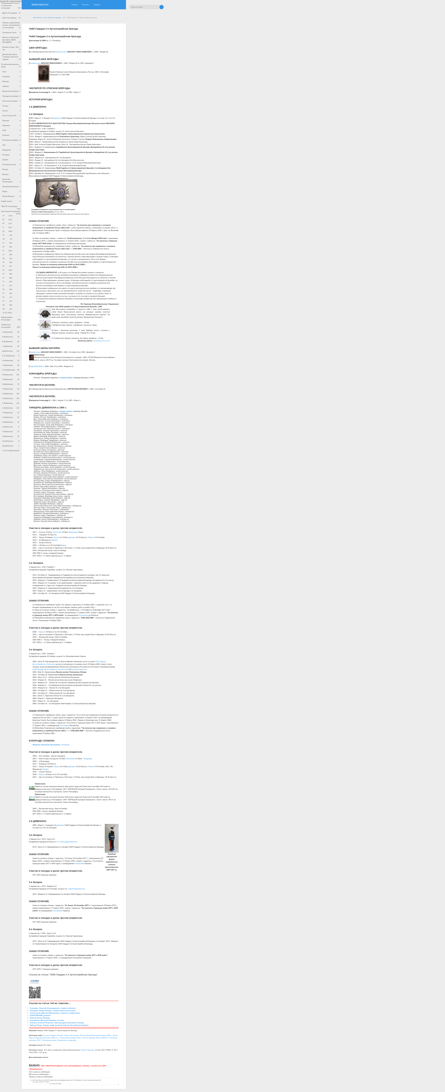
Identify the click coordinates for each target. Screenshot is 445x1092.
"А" (7, 216)
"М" (7, 258)
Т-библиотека (10, 413)
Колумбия (11, 76)
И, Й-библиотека (10, 370)
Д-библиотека (10, 351)
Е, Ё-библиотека (10, 356)
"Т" (7, 282)
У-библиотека (10, 417)
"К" (7, 251)
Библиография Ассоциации (11, 318)
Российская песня (11, 164)
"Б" (7, 220)
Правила (97, 5)
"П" (7, 270)
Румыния (11, 135)
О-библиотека (10, 394)
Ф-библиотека (10, 422)
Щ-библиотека (10, 446)
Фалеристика (62, 1040)
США (11, 130)
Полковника (83, 615)
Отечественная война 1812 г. (71, 1038)
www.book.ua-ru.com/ (101, 341)
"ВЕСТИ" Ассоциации (11, 207)
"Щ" (7, 309)
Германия (11, 125)
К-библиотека (10, 375)
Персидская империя (11, 96)
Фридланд (73, 532)
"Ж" (7, 239)
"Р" (7, 274)
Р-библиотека (10, 403)
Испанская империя (11, 101)
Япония (11, 169)
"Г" (7, 227)
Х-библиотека (10, 427)
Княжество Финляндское (11, 180)
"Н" (7, 262)
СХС (11, 145)
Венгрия (11, 174)
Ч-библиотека (10, 431)
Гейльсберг (57, 532)
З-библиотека (10, 365)
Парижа (54, 540)
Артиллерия (74, 1035)
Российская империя (11, 140)
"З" (7, 243)
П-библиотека (10, 398)
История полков (63, 1035)
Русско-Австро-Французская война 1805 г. (96, 1035)
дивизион (57, 118)
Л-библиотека (10, 379)
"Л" (7, 254)
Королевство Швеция (11, 186)
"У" (7, 286)
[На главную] (26, 18)
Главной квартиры (87, 1050)
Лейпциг (91, 537)
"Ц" (7, 297)
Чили (11, 72)
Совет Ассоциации (11, 18)
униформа (72, 1040)
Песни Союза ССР (11, 115)
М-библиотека (10, 384)
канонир (75, 669)
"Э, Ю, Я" (7, 313)
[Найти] (161, 7)
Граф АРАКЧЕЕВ (36, 366)
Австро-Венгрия (11, 196)
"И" (7, 247)
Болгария (11, 155)
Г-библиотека (10, 346)
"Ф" (7, 289)
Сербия (11, 160)
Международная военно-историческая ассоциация (11, 5)
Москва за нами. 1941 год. (11, 48)
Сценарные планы (11, 32)
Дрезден (72, 537)
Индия (11, 191)
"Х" (7, 293)
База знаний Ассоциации (11, 212)
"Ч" (7, 301)
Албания (11, 86)
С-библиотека (10, 408)
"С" (7, 278)
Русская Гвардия (49, 1035)
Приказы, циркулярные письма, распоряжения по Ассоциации (11, 25)
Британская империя (11, 91)
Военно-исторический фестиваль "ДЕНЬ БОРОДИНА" (11, 39)
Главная (74, 5)
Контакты (85, 5)
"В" (7, 223)
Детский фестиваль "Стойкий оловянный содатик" (11, 56)
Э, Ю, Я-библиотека (10, 450)
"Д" (7, 231)
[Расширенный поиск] (157, 7)
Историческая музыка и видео (11, 65)
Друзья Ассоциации (11, 13)
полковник (65, 745)
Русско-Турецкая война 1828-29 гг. (96, 1038)
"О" (7, 266)
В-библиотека (10, 341)
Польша (11, 106)
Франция (11, 120)
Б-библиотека (10, 337)
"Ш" (7, 305)
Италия (11, 111)
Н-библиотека (10, 389)
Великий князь (61, 52)
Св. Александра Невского (66, 842)
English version (11, 201)
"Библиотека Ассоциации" (11, 326)
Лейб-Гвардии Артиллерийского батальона (49, 669)
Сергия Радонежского (76, 889)
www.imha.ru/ (37, 17)
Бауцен (57, 537)
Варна (63, 545)
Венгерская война (49, 1040)
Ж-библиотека (10, 360)
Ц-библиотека (10, 436)
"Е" (7, 235)
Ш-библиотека (10, 441)
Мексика (11, 81)
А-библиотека (10, 332)
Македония (11, 150)
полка (84, 669)
